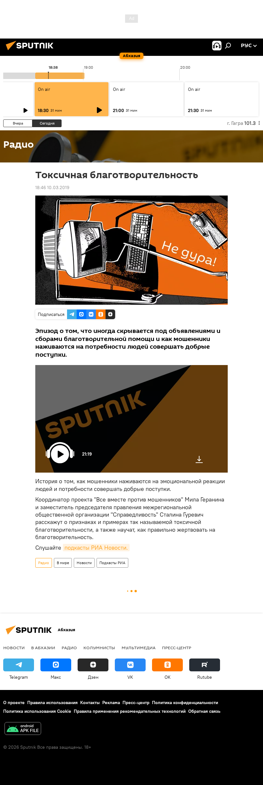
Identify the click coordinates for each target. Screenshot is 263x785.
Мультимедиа (139, 647)
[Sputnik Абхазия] (31, 51)
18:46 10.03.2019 (52, 187)
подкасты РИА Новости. (96, 547)
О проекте (14, 702)
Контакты (90, 702)
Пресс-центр (176, 647)
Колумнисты (99, 647)
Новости (84, 562)
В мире (63, 562)
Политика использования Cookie (37, 711)
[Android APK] (23, 729)
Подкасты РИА (112, 562)
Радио (43, 562)
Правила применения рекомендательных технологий (130, 711)
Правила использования (52, 702)
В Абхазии (43, 647)
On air (44, 89)
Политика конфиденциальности (185, 702)
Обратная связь (204, 711)
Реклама (111, 702)
